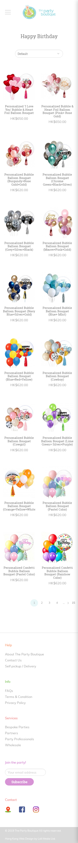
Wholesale (13, 745)
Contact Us (13, 660)
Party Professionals (19, 739)
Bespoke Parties (17, 727)
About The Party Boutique (24, 654)
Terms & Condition (18, 697)
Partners (11, 733)
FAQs (9, 691)
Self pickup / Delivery (20, 666)
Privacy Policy (15, 702)
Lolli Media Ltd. (47, 839)
